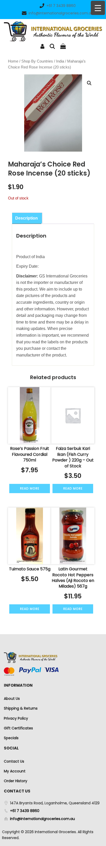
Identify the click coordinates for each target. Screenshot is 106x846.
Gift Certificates (18, 728)
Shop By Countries (37, 61)
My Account (14, 771)
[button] (89, 83)
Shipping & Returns (21, 708)
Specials (11, 737)
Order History (15, 780)
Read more (29, 488)
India (60, 61)
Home (13, 61)
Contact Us (14, 761)
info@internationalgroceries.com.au (61, 13)
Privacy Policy (16, 718)
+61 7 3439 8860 (61, 5)
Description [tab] (26, 218)
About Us (12, 698)
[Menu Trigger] (98, 8)
